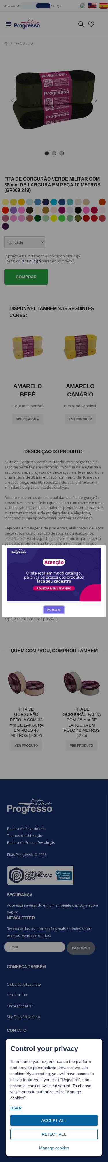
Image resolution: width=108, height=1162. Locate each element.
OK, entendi (54, 609)
